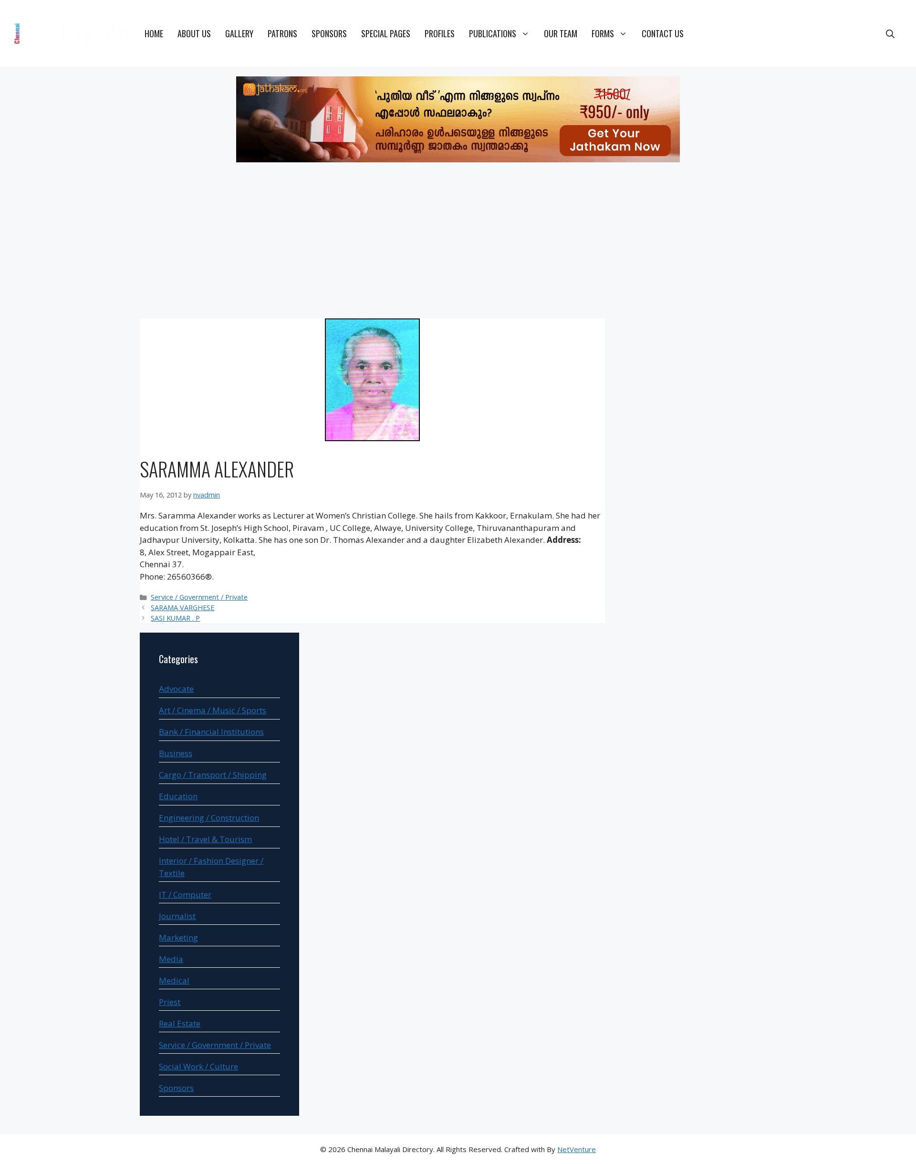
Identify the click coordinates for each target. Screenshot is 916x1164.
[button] (890, 33)
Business (175, 753)
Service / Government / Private (199, 597)
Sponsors (329, 33)
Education (178, 796)
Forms (603, 33)
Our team (560, 33)
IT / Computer (185, 894)
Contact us (663, 33)
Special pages (385, 33)
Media (171, 958)
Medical (174, 980)
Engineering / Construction (209, 817)
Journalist (177, 915)
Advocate (176, 688)
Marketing (178, 937)
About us (194, 33)
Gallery (239, 33)
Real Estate (179, 1023)
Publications (492, 33)
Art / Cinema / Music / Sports (212, 710)
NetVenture (576, 1149)
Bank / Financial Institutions (211, 731)
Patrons (282, 33)
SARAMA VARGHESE (182, 607)
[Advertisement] (458, 242)
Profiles (440, 33)
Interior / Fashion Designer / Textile (211, 866)
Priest (169, 1001)
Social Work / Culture (198, 1066)
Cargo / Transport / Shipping (213, 774)
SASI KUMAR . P (175, 618)
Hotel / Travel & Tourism (205, 839)
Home (154, 33)
